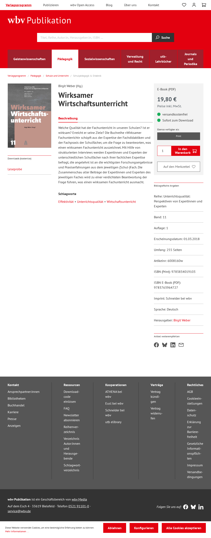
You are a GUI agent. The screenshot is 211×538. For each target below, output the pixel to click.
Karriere (13, 412)
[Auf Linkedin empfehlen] (172, 345)
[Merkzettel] (184, 5)
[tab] (68, 118)
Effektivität (66, 202)
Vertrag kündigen (156, 397)
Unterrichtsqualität (90, 202)
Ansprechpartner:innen (24, 392)
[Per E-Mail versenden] (181, 345)
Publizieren (51, 5)
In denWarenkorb (183, 151)
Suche (165, 37)
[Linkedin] (200, 507)
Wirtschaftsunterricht (121, 202)
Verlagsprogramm (19, 5)
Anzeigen (14, 426)
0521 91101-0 (78, 506)
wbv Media (79, 499)
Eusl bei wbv (114, 403)
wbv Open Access (82, 5)
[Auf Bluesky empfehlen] (164, 345)
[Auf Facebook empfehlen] (156, 345)
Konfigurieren (144, 528)
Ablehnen (115, 528)
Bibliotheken (17, 398)
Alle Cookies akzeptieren (183, 528)
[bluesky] (192, 507)
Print (178, 136)
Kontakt (153, 5)
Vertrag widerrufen (157, 413)
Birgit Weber (181, 320)
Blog (109, 5)
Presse (12, 419)
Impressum (195, 465)
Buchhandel (16, 405)
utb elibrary (113, 422)
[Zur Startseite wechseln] (39, 19)
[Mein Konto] (194, 4)
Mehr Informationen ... (17, 531)
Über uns (130, 5)
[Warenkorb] (204, 5)
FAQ (66, 408)
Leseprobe (15, 169)
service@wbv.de (19, 511)
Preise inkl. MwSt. (169, 106)
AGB (190, 392)
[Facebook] (184, 507)
